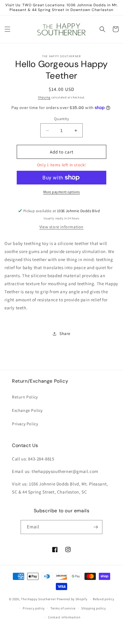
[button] (7, 29)
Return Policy (25, 397)
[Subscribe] (95, 527)
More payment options (61, 192)
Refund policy (103, 599)
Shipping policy (93, 608)
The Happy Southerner (38, 599)
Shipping (44, 97)
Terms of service (63, 608)
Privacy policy (34, 608)
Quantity (61, 118)
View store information (61, 226)
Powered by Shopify (72, 599)
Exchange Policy (27, 410)
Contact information (64, 617)
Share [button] (64, 333)
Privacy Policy (25, 423)
